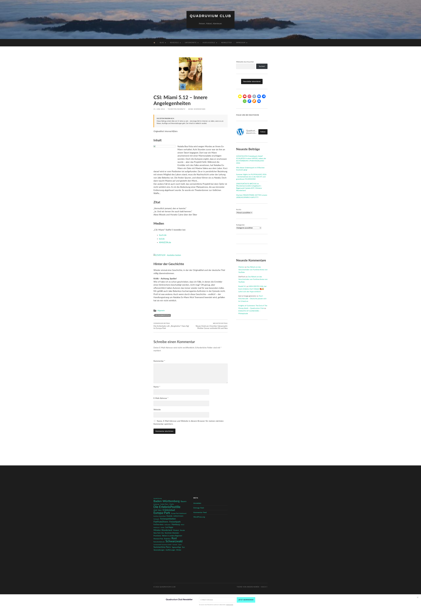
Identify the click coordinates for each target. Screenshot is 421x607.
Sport (179, 544)
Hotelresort (156, 527)
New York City (158, 533)
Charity (171, 504)
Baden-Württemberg (166, 501)
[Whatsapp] (244, 101)
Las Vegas (169, 527)
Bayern (183, 501)
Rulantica (167, 539)
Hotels (162, 527)
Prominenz (157, 536)
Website (157, 410)
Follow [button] (263, 132)
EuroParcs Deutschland (159, 516)
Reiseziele (174, 42)
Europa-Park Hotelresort (178, 513)
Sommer (174, 544)
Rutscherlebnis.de (159, 542)
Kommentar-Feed (200, 512)
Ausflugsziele (209, 42)
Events (169, 516)
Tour (183, 547)
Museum (176, 530)
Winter (178, 550)
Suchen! (262, 66)
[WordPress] (254, 101)
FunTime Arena (158, 524)
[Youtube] (244, 96)
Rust (174, 538)
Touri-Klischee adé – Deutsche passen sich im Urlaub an (252, 298)
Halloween (167, 524)
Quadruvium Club (210, 16)
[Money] (259, 101)
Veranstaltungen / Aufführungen (164, 550)
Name (156, 387)
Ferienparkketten (168, 519)
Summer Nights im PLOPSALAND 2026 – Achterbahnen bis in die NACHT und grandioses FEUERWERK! (251, 177)
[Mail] (239, 96)
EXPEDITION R (178, 516)
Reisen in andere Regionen (172, 536)
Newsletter (226, 42)
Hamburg (176, 525)
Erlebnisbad (169, 510)
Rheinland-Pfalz (158, 538)
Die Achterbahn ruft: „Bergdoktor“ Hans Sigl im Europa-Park (171, 326)
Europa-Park (161, 513)
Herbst (182, 524)
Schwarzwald (174, 541)
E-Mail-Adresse (160, 398)
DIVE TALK (157, 510)
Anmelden (197, 503)
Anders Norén (253, 587)
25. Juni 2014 (159, 109)
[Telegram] (263, 96)
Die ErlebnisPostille (162, 315)
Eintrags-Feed (198, 508)
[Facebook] (259, 96)
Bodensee (156, 504)
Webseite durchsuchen (245, 62)
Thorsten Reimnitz (176, 109)
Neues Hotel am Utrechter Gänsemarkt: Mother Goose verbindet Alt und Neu (212, 326)
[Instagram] (249, 96)
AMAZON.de (165, 242)
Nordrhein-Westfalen (172, 533)
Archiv (238, 209)
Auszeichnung (157, 498)
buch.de (162, 235)
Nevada (182, 530)
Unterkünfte (191, 42)
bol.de (162, 239)
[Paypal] (249, 101)
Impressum (240, 42)
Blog (162, 42)
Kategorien (240, 225)
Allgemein (161, 310)
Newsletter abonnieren (252, 81)
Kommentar (159, 361)
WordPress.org (199, 517)
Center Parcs (164, 504)
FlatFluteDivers (160, 522)
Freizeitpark (175, 522)
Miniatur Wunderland (162, 530)
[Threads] (254, 96)
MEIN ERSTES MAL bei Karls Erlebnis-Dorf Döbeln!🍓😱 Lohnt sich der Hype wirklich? (252, 288)
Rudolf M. (242, 286)
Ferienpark (156, 519)
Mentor (241, 267)
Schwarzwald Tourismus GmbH (162, 544)
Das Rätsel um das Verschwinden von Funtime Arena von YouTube (253, 269)
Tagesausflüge (176, 547)
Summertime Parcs (162, 547)
